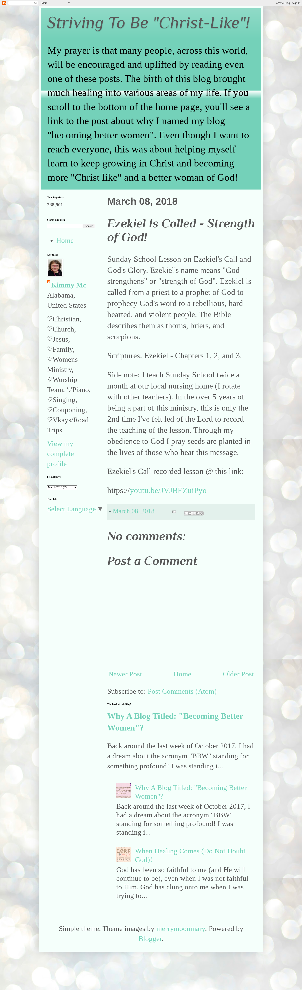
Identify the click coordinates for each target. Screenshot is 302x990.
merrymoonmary (180, 929)
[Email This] (186, 513)
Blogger (150, 939)
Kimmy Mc (68, 285)
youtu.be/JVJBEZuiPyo (168, 490)
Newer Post (125, 674)
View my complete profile (60, 454)
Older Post (238, 674)
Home (182, 674)
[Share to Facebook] (198, 513)
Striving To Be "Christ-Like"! (148, 22)
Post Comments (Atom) (182, 691)
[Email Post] (173, 511)
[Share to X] (194, 513)
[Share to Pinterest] (201, 513)
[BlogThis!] (190, 513)
